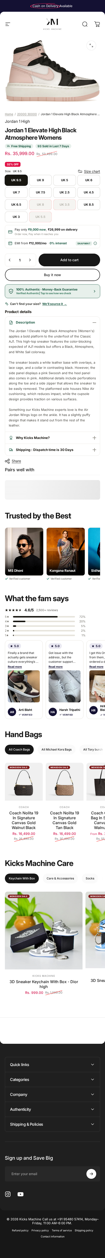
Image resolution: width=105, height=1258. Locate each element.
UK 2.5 (65, 192)
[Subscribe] (91, 1174)
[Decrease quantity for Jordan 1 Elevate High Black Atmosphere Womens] (9, 260)
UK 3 (16, 217)
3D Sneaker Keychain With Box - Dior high (44, 984)
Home (9, 114)
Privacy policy (40, 1230)
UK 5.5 (40, 217)
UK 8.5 (89, 204)
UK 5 (64, 180)
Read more (15, 666)
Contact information (52, 1236)
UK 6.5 (16, 204)
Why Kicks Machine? (33, 438)
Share (16, 461)
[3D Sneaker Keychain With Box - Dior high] (44, 930)
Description (25, 322)
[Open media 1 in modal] (91, 45)
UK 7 (16, 192)
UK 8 (40, 204)
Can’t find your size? (38, 304)
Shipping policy (84, 1230)
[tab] (19, 749)
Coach (24, 807)
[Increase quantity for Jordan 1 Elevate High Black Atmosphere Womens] (29, 260)
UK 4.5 (89, 192)
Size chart (92, 171)
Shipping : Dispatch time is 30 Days (45, 450)
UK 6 (88, 180)
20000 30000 (27, 114)
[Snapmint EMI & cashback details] (95, 243)
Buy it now (52, 275)
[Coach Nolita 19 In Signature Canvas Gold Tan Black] (65, 782)
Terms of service (62, 1230)
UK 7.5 (40, 192)
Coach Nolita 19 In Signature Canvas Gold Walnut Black (23, 820)
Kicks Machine (43, 975)
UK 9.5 (16, 180)
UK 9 (40, 180)
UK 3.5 (65, 204)
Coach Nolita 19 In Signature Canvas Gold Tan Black (64, 820)
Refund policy (20, 1230)
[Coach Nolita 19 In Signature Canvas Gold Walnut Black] (24, 782)
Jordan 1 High (17, 121)
